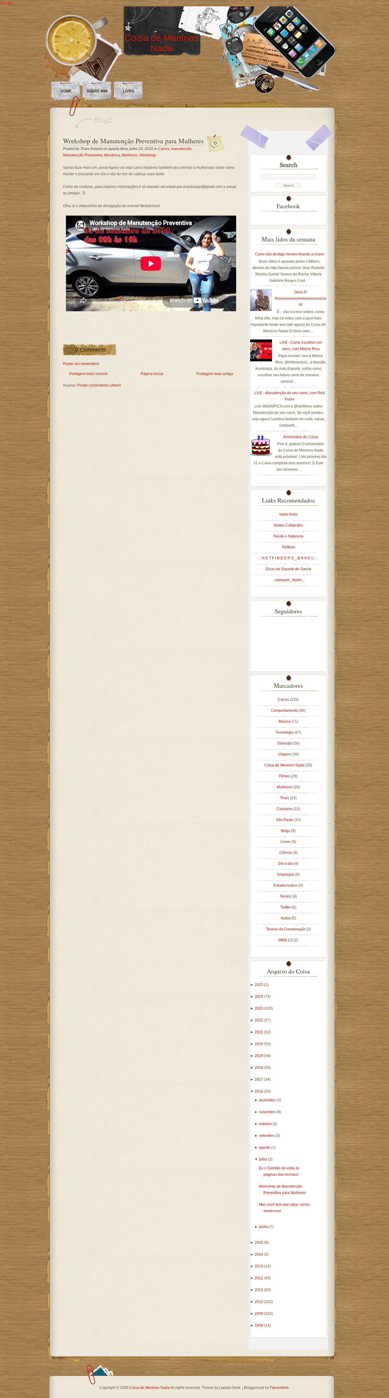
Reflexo (288, 547)
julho (263, 1159)
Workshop (147, 155)
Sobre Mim (97, 91)
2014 (259, 1254)
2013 (259, 1266)
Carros (163, 149)
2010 (259, 1302)
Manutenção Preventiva (82, 155)
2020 (259, 1044)
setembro (267, 1136)
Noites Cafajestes (288, 525)
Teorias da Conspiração (286, 929)
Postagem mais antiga (214, 374)
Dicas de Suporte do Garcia (288, 569)
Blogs (286, 831)
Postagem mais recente (88, 374)
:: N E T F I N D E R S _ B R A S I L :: (288, 558)
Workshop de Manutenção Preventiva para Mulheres (133, 140)
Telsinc (286, 896)
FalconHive (279, 1388)
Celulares (285, 809)
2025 (259, 985)
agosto (265, 1147)
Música (285, 721)
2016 (259, 1091)
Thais (285, 798)
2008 (259, 1325)
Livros (286, 842)
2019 (259, 1056)
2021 (259, 1032)
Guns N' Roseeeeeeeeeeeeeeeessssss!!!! (300, 298)
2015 (259, 1242)
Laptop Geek (229, 1388)
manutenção (181, 149)
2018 (259, 1068)
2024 (259, 996)
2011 (259, 1290)
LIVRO (128, 91)
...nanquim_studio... (288, 580)
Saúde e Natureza (288, 536)
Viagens (285, 754)
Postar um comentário (81, 364)
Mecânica (112, 155)
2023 (259, 1008)
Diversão (285, 743)
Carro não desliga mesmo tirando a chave (289, 254)
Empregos (286, 874)
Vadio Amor (288, 514)
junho (264, 1227)
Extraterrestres (286, 885)
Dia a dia (286, 863)
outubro (266, 1124)
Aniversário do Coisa (300, 437)
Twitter (286, 907)
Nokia (286, 918)
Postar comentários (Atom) (99, 385)
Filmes (285, 776)
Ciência (286, 853)
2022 (259, 1020)
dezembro (268, 1100)
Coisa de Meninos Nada (161, 43)
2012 (259, 1278)
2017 (259, 1079)
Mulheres (129, 155)
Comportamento (285, 710)
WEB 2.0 (286, 940)
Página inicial (152, 374)
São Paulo (285, 820)
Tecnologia (284, 732)
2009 (259, 1313)
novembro (268, 1112)
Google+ (7, 3)
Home (65, 91)
